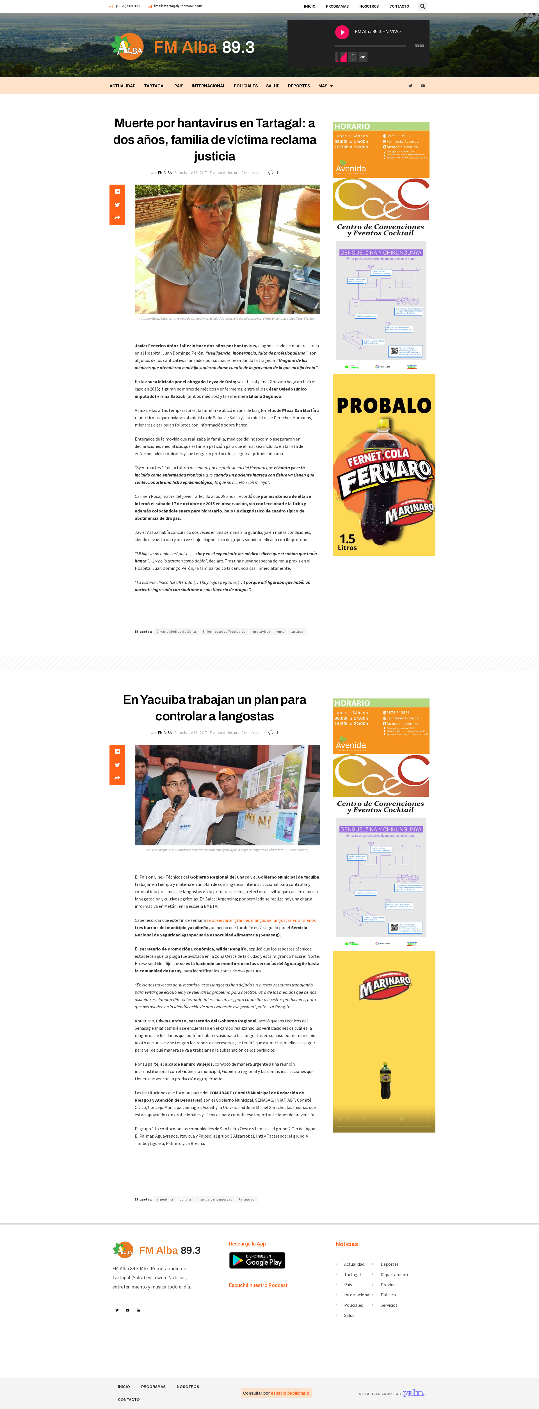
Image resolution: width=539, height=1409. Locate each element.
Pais (178, 86)
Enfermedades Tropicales (224, 631)
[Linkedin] (138, 1310)
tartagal (298, 631)
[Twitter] (410, 86)
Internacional (208, 86)
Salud (273, 86)
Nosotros (369, 6)
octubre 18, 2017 (193, 172)
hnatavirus (261, 631)
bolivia (185, 1199)
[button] (422, 6)
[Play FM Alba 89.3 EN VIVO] (342, 32)
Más (322, 86)
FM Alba (165, 172)
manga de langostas (215, 1199)
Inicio (309, 6)
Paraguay (247, 1199)
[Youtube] (423, 86)
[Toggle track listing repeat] (362, 57)
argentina (164, 1199)
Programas (337, 6)
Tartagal (155, 86)
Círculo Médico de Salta (176, 631)
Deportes (299, 86)
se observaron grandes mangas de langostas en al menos (261, 920)
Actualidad (122, 86)
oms (280, 631)
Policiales (246, 86)
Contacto (399, 6)
